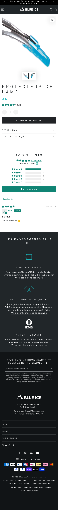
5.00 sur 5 (36, 160)
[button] (51, 9)
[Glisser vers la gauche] (4, 2)
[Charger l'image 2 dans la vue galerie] (32, 76)
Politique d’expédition (42, 483)
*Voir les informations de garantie (29, 313)
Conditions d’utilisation (19, 483)
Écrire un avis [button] (29, 189)
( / (29, 459)
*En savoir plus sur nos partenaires (29, 345)
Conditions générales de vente (37, 487)
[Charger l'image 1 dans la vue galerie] (26, 76)
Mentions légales (30, 490)
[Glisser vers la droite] (53, 2)
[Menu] (2, 9)
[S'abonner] (51, 369)
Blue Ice (22, 477)
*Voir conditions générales (29, 277)
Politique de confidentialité (43, 480)
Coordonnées (15, 487)
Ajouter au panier (29, 120)
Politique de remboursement (15, 480)
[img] (8, 206)
